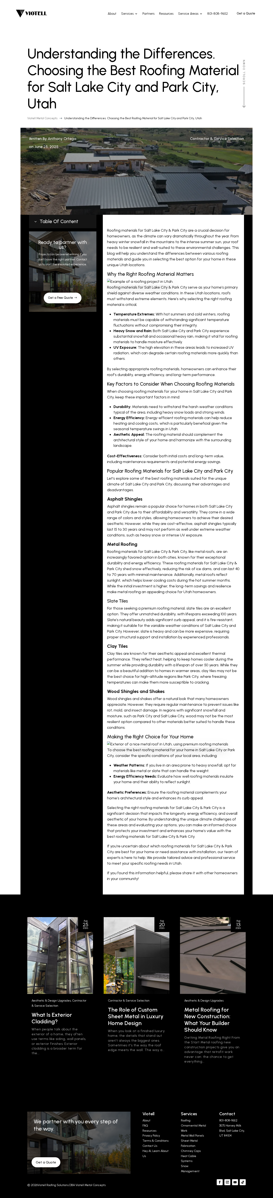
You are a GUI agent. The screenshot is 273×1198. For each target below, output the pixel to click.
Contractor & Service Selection (217, 138)
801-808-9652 (228, 1120)
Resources (149, 1131)
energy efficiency (149, 374)
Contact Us (149, 1146)
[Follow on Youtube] (235, 1182)
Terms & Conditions (155, 1141)
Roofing (185, 1120)
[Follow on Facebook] (220, 1182)
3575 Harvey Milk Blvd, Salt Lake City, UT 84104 (232, 1131)
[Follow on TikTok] (243, 1182)
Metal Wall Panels (192, 1135)
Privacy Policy (151, 1135)
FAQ (145, 1125)
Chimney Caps (191, 1151)
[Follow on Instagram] (227, 1182)
